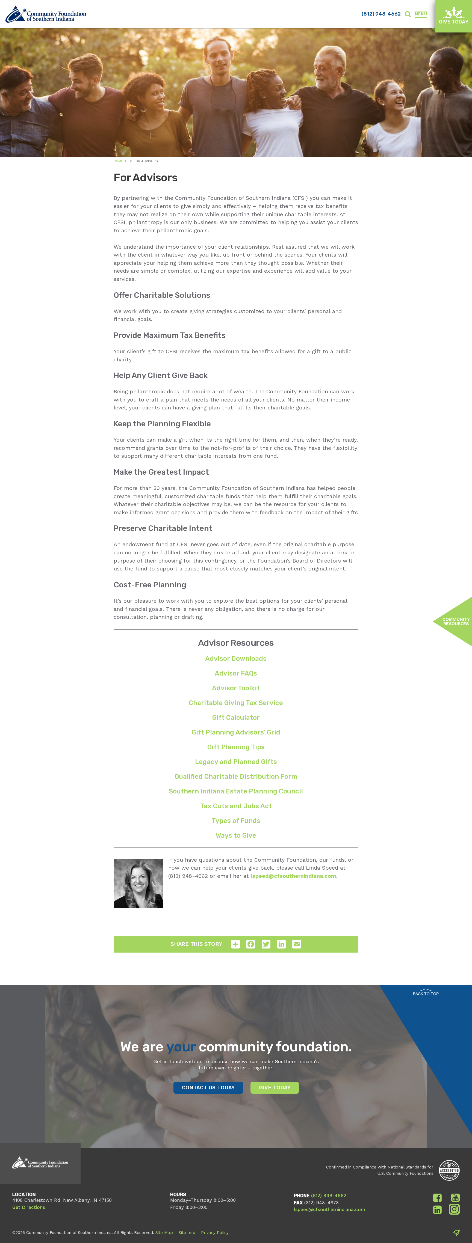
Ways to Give (236, 835)
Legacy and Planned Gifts (236, 762)
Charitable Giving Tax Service (236, 703)
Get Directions (28, 1207)
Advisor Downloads (236, 658)
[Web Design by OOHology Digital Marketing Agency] (456, 1234)
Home (118, 161)
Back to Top (426, 994)
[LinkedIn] (437, 1210)
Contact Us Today (208, 1087)
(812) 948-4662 (381, 14)
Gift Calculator (236, 717)
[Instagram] (454, 1210)
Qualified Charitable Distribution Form (236, 776)
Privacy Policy (215, 1232)
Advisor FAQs (236, 673)
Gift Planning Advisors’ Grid (236, 732)
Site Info (187, 1232)
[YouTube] (455, 1198)
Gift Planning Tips (236, 747)
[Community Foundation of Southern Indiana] (45, 14)
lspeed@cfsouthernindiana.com (329, 1209)
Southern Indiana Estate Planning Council (236, 791)
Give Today (453, 22)
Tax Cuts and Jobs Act (236, 806)
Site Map (164, 1232)
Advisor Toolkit (236, 688)
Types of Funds (236, 821)
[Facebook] (437, 1198)
